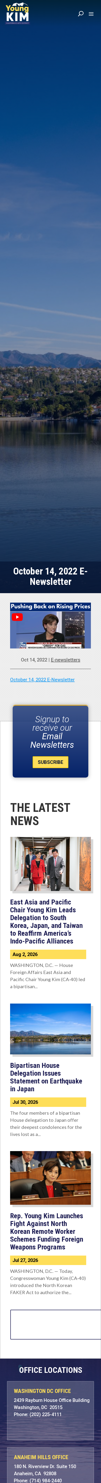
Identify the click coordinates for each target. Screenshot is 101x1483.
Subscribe (50, 762)
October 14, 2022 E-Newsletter (42, 680)
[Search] (80, 13)
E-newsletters (65, 660)
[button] (91, 13)
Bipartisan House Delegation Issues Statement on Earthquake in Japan (46, 1077)
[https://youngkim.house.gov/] (18, 13)
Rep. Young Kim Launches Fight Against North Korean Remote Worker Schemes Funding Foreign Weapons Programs (46, 1231)
